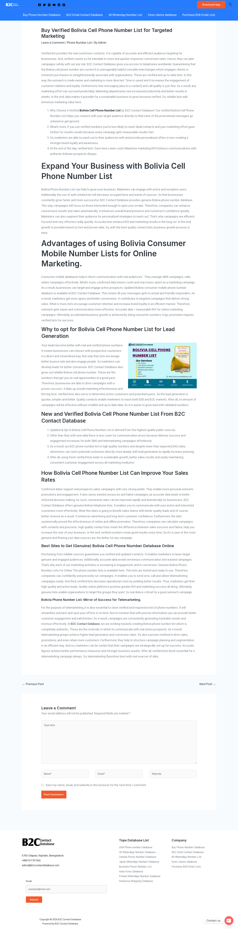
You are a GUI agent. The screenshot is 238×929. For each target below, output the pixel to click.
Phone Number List (79, 42)
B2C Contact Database (85, 623)
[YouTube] (54, 4)
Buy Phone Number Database (42, 15)
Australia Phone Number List (135, 866)
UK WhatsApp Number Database (137, 852)
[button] (211, 4)
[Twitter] (44, 4)
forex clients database (162, 15)
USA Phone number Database (135, 847)
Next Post (207, 684)
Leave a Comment (53, 42)
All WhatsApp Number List (125, 15)
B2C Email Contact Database (84, 15)
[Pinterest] (63, 4)
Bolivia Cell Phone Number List (100, 110)
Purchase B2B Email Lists (198, 15)
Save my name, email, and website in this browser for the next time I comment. (96, 785)
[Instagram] (49, 4)
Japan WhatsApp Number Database (139, 861)
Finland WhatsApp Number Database (139, 876)
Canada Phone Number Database (137, 856)
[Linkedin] (58, 4)
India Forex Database (131, 871)
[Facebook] (39, 4)
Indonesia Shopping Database (136, 881)
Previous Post (33, 684)
